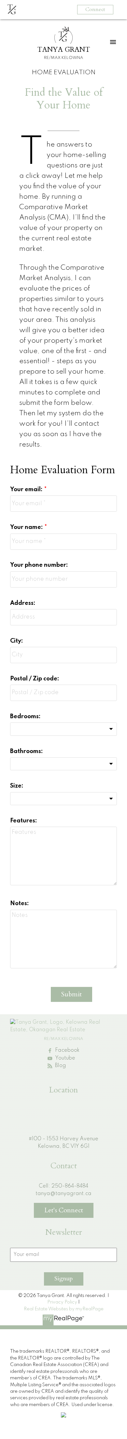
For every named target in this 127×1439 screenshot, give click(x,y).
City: (16, 641)
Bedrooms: (25, 717)
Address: (22, 603)
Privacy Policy (62, 1302)
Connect (95, 9)
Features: (23, 821)
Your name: (27, 527)
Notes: (19, 903)
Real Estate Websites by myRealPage (64, 1309)
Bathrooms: (26, 751)
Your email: (27, 489)
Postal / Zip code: (34, 679)
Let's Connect (63, 1210)
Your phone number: (39, 565)
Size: (16, 786)
